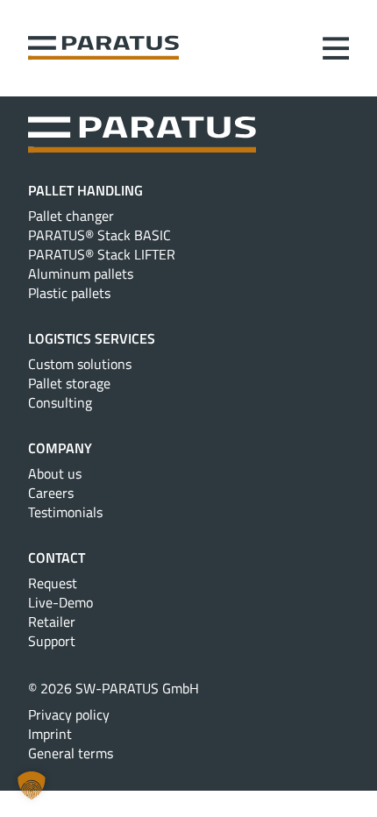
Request (52, 583)
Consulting (60, 402)
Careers (51, 492)
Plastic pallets (69, 292)
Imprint (50, 733)
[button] (31, 785)
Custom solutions (80, 363)
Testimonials (65, 512)
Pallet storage (69, 383)
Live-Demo (60, 602)
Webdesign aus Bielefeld (189, 774)
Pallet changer (71, 215)
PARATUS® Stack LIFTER (101, 254)
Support (51, 640)
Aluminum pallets (80, 273)
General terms (70, 753)
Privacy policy (69, 714)
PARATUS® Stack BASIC (99, 235)
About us (55, 473)
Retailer (51, 621)
